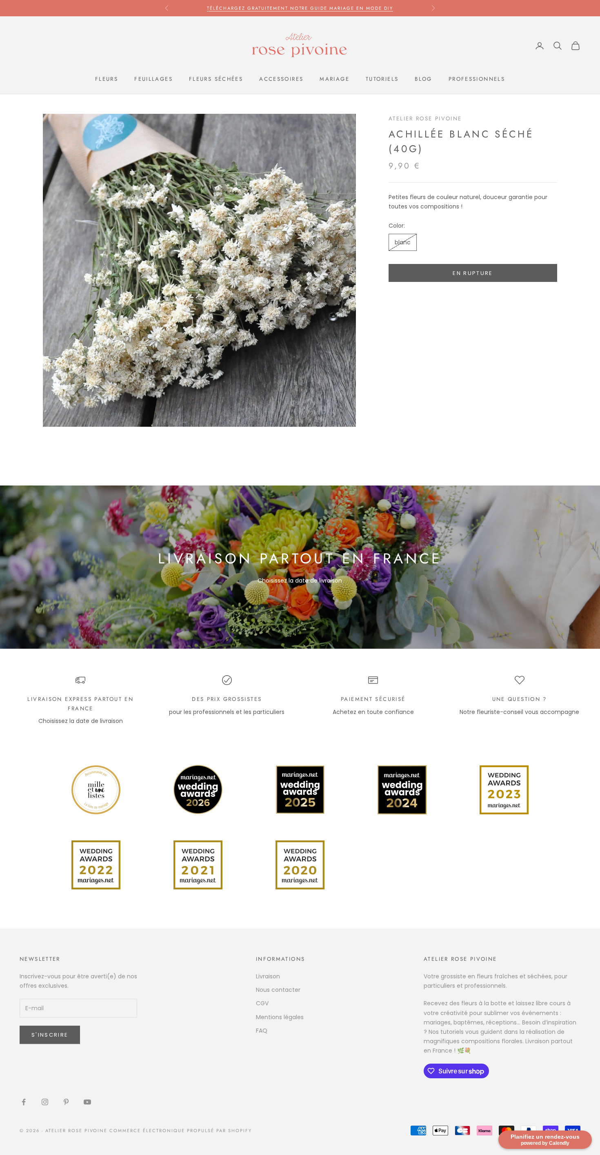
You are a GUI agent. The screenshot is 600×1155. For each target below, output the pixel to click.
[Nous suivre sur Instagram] (45, 1102)
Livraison (268, 976)
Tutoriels (382, 79)
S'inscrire (49, 1035)
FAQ (261, 1030)
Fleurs (106, 79)
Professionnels (477, 79)
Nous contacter (278, 990)
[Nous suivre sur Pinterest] (66, 1102)
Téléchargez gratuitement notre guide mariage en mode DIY (300, 8)
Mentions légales (280, 1017)
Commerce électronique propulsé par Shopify (180, 1130)
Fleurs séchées (216, 79)
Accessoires (281, 79)
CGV (262, 1003)
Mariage (334, 79)
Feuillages (153, 79)
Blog (423, 79)
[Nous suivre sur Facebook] (24, 1102)
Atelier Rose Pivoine (425, 118)
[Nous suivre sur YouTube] (87, 1102)
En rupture (473, 273)
